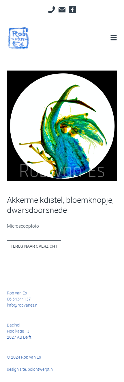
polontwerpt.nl (41, 369)
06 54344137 (19, 299)
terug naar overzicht (34, 246)
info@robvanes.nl (22, 305)
